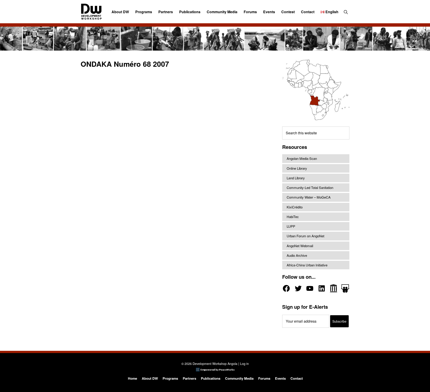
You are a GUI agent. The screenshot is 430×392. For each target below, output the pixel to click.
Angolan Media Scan (302, 158)
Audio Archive (297, 255)
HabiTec (293, 216)
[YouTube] (310, 288)
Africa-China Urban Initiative (307, 265)
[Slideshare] (345, 288)
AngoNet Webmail (300, 245)
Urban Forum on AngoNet (305, 235)
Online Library (297, 168)
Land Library (296, 178)
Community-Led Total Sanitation (310, 187)
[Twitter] (298, 288)
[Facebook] (286, 288)
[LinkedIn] (322, 288)
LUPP (291, 226)
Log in (244, 363)
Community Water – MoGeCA (309, 197)
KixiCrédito (295, 207)
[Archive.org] (333, 288)
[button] (345, 12)
